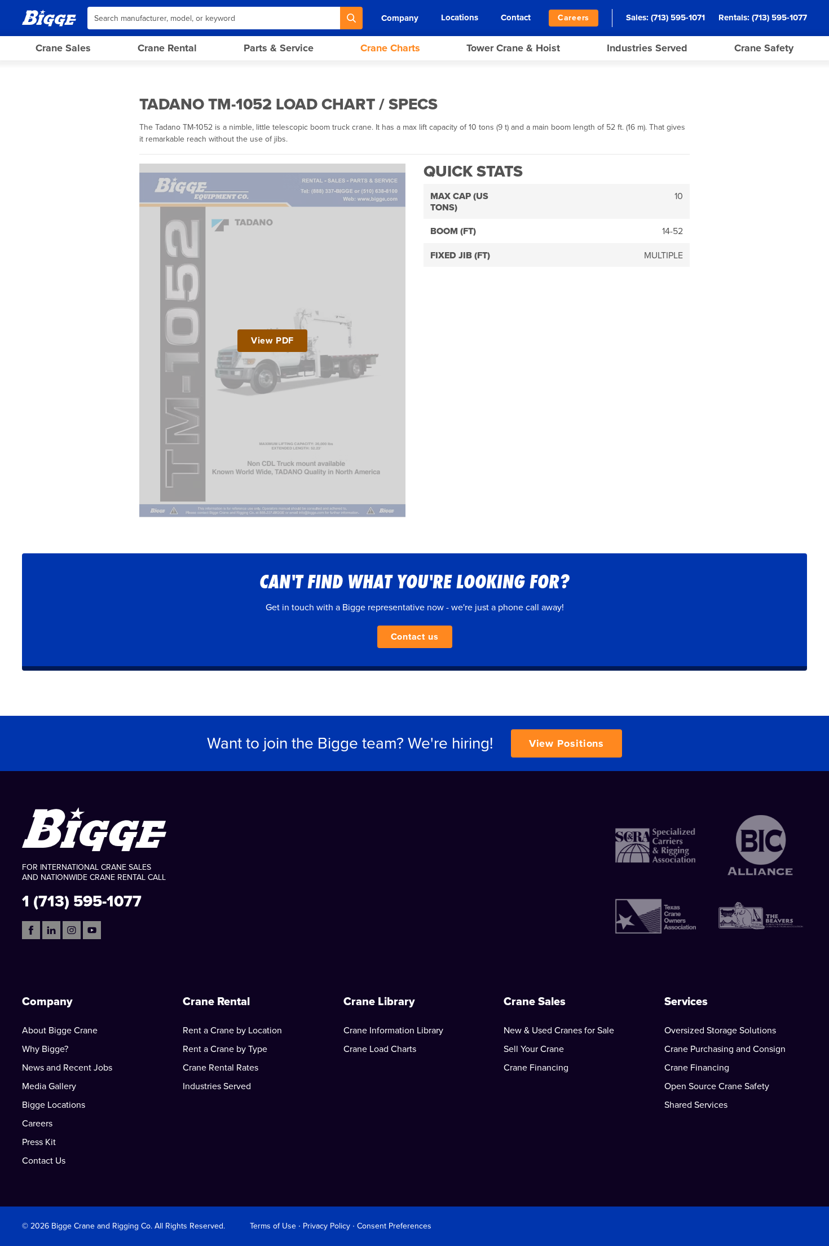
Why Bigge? (45, 1049)
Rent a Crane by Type (225, 1049)
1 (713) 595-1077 (82, 900)
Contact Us (43, 1160)
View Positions (567, 743)
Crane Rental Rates (220, 1067)
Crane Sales (63, 48)
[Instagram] (72, 930)
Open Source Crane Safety (716, 1086)
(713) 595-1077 (779, 17)
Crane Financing (536, 1067)
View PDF (272, 340)
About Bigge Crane (60, 1030)
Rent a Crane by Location (232, 1030)
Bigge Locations (53, 1105)
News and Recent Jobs (67, 1067)
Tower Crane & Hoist (513, 48)
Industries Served (647, 48)
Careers (573, 18)
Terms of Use (273, 1226)
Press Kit (39, 1142)
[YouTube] (92, 930)
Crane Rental (167, 48)
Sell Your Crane (534, 1049)
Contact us (415, 636)
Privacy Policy (326, 1226)
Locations (459, 17)
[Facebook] (31, 930)
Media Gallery (49, 1086)
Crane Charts (390, 48)
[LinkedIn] (51, 930)
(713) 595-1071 (678, 17)
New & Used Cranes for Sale (559, 1030)
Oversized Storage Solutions (720, 1030)
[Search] (351, 18)
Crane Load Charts (379, 1049)
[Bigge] (49, 18)
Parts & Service (279, 48)
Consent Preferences (394, 1226)
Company (399, 18)
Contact (516, 17)
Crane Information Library (393, 1030)
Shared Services (695, 1105)
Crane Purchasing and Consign (725, 1049)
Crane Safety (763, 48)
